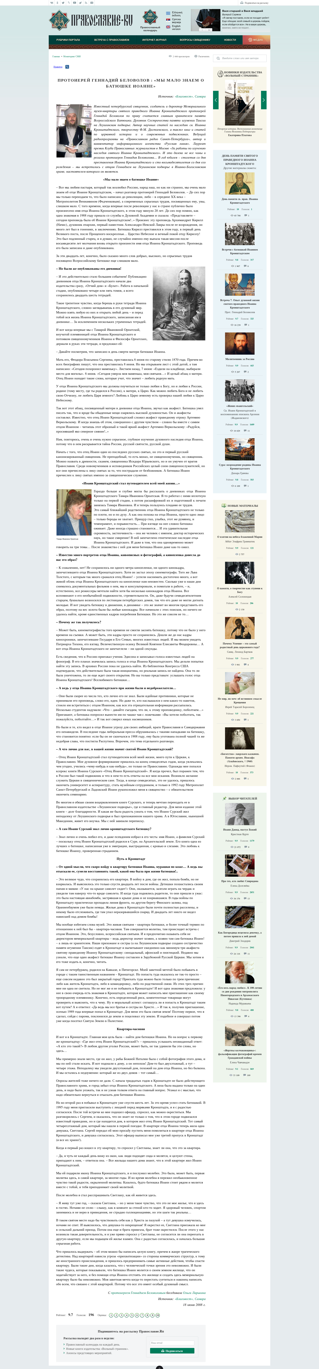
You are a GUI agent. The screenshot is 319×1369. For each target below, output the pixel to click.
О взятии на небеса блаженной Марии (239, 537)
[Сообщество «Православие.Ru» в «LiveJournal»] (69, 3)
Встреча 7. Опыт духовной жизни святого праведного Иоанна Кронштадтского (240, 303)
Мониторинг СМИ (72, 56)
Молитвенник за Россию (239, 359)
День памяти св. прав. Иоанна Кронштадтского (240, 201)
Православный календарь (150, 29)
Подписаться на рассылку (256, 2)
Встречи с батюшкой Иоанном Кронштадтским (240, 251)
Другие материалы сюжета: (239, 168)
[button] (202, 30)
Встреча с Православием (111, 40)
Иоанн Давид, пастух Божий (240, 829)
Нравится (58, 66)
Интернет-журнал (154, 40)
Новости (230, 40)
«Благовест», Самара (190, 96)
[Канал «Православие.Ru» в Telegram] (80, 3)
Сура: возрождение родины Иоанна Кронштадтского (240, 466)
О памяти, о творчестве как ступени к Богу (240, 590)
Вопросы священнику (195, 40)
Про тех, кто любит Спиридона (239, 881)
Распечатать (203, 56)
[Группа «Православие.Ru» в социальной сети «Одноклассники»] (57, 3)
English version (176, 27)
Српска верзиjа (176, 21)
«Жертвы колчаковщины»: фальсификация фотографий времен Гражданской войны (240, 1054)
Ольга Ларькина (194, 1292)
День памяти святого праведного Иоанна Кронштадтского (240, 160)
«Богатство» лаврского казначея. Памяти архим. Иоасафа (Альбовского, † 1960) (239, 757)
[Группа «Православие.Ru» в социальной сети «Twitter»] (63, 3)
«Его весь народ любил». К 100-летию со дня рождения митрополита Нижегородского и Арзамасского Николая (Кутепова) (239, 993)
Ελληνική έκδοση (177, 14)
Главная (56, 56)
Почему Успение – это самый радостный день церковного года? (240, 645)
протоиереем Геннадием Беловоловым (138, 1292)
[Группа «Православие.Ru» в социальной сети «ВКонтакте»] (52, 3)
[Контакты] (92, 3)
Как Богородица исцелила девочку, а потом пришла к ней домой (240, 934)
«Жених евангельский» (239, 406)
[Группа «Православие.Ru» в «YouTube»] (75, 3)
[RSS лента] (86, 3)
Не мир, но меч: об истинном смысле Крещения (240, 700)
